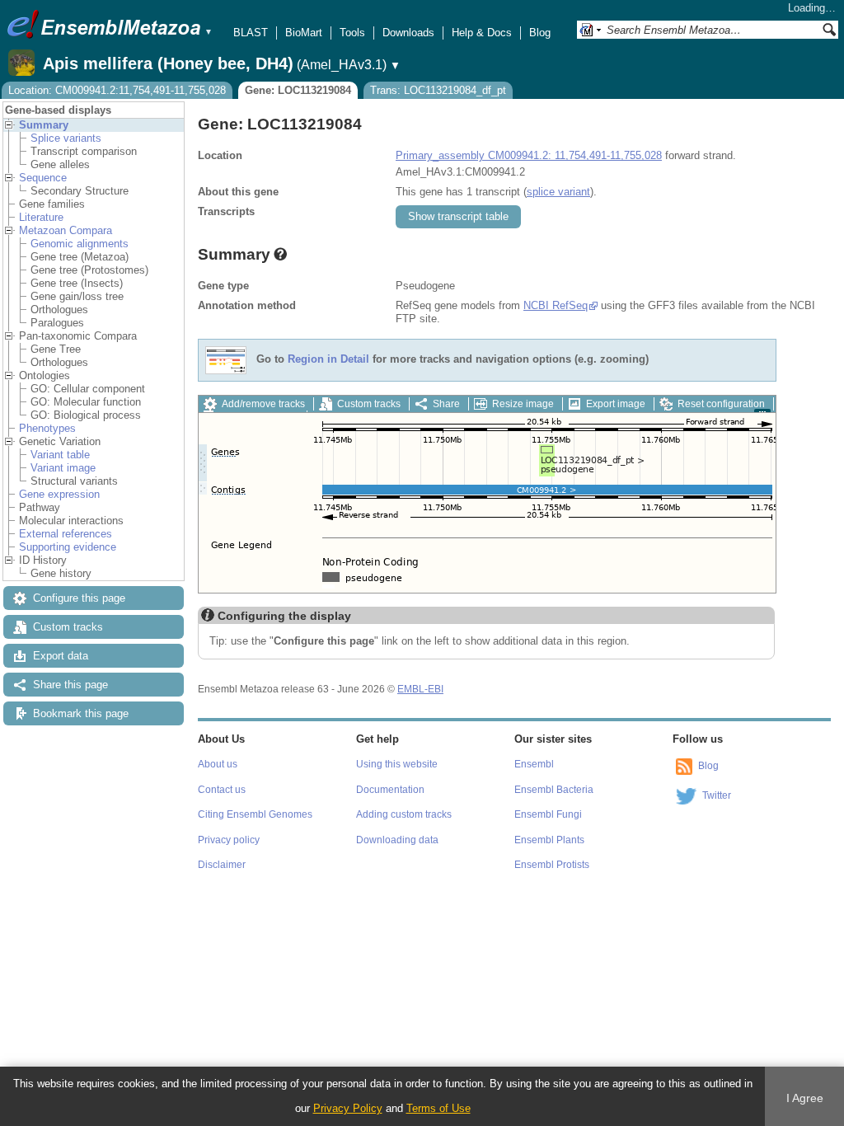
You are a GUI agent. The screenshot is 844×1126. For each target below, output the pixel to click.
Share (446, 404)
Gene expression (59, 494)
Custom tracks (68, 627)
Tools (352, 32)
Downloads (408, 32)
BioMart (303, 32)
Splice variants (65, 138)
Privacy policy (229, 840)
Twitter (716, 795)
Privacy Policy (347, 1108)
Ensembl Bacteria (553, 790)
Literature (41, 217)
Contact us (222, 790)
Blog (540, 32)
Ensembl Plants (549, 840)
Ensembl (534, 764)
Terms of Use (438, 1108)
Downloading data (397, 840)
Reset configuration (721, 404)
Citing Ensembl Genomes (255, 814)
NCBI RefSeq (555, 305)
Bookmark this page (81, 713)
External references (65, 534)
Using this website (397, 764)
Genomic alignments (79, 243)
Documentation (390, 790)
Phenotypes (47, 428)
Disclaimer (222, 865)
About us (217, 764)
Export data (60, 656)
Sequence (43, 177)
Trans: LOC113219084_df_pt (438, 90)
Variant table (60, 454)
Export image (615, 404)
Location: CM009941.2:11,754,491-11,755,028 (117, 90)
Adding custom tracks (404, 814)
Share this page (70, 684)
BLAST (250, 32)
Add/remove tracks (263, 404)
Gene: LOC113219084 (298, 90)
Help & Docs (482, 32)
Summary (43, 125)
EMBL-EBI (420, 689)
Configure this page (79, 598)
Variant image (63, 468)
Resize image (523, 404)
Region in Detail (328, 360)
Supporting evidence (67, 547)
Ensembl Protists (551, 865)
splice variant (558, 191)
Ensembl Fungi (548, 814)
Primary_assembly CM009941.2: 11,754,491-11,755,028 (529, 155)
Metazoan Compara (65, 230)
